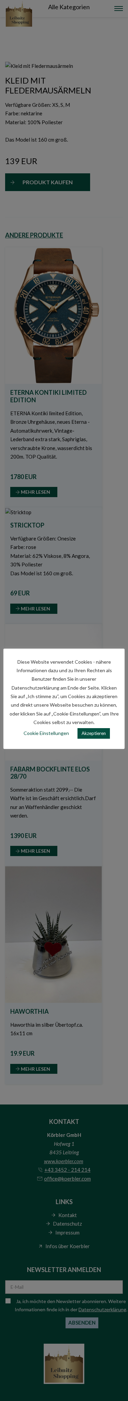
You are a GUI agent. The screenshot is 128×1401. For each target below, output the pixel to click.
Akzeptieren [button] (94, 733)
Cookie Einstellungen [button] (46, 733)
